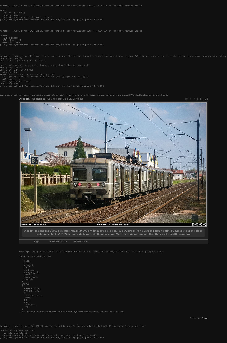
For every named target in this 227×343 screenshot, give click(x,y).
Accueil (24, 98)
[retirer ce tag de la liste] (44, 98)
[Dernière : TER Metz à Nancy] (201, 98)
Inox (39, 98)
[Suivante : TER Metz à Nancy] (198, 98)
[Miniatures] (194, 98)
